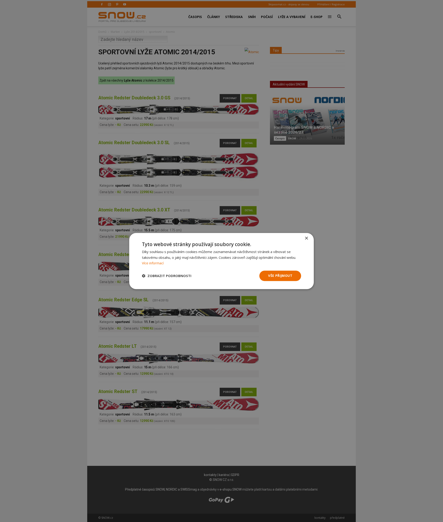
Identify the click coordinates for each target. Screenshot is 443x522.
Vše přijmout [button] (280, 275)
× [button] (306, 238)
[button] (167, 276)
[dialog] (221, 261)
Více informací (153, 263)
